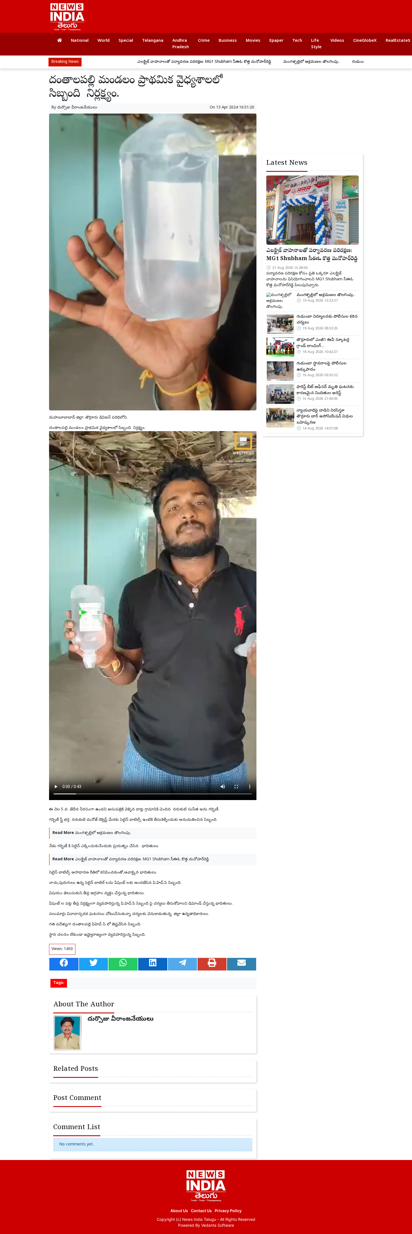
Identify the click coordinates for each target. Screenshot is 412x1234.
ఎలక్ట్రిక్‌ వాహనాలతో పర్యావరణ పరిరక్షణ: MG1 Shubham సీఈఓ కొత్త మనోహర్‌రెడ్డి (164, 62)
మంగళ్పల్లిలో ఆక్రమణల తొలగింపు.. (271, 62)
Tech (297, 41)
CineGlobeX (365, 41)
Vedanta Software (217, 1225)
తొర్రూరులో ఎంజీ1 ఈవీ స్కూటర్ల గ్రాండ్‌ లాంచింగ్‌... (323, 343)
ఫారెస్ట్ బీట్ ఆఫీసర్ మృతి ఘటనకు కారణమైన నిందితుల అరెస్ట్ (325, 390)
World (104, 41)
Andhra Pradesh (180, 44)
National (80, 41)
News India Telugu (199, 1219)
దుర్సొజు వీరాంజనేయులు (77, 107)
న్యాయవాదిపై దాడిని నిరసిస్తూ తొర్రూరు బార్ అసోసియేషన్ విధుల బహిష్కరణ (325, 417)
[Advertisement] (258, 14)
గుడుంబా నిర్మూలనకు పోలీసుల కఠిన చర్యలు (348, 62)
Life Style (316, 44)
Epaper (276, 41)
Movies (253, 41)
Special (126, 41)
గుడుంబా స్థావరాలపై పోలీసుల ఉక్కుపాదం (321, 367)
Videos (337, 41)
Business (228, 41)
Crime (204, 41)
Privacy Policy (228, 1210)
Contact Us (201, 1210)
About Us (179, 1210)
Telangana (152, 41)
